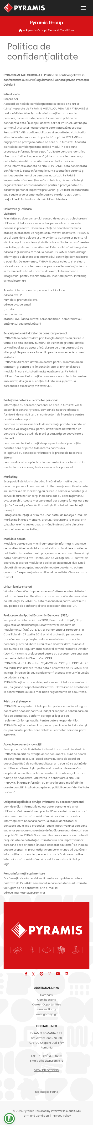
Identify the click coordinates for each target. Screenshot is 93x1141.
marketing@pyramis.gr (29, 892)
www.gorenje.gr (46, 1014)
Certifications (46, 999)
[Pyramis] (24, 8)
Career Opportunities (46, 1004)
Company (46, 995)
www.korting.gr (46, 1009)
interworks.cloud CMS (66, 1111)
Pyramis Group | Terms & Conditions (50, 30)
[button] (9, 1118)
